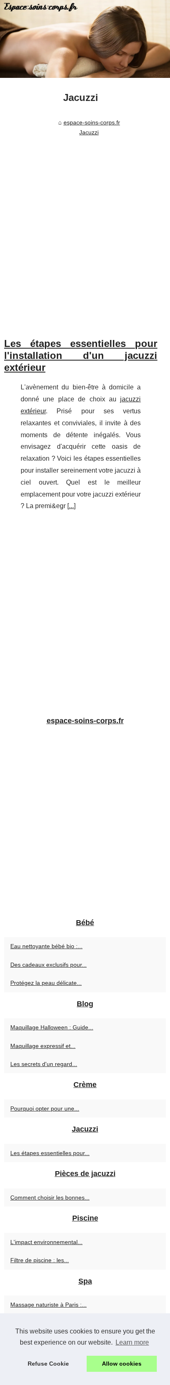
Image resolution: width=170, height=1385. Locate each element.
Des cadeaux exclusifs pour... (48, 964)
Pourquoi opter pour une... (44, 1108)
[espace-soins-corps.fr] (85, 39)
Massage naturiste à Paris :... (48, 1304)
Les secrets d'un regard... (43, 1064)
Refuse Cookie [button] (48, 1363)
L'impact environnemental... (46, 1242)
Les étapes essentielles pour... (50, 1153)
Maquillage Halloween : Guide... (51, 1027)
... (71, 505)
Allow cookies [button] (122, 1363)
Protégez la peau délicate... (46, 983)
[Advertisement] (85, 228)
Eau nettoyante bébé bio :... (46, 946)
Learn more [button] (132, 1342)
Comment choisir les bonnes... (50, 1197)
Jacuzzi (89, 132)
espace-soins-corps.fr (92, 122)
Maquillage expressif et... (43, 1046)
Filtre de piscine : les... (39, 1260)
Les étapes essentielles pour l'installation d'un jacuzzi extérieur (80, 355)
